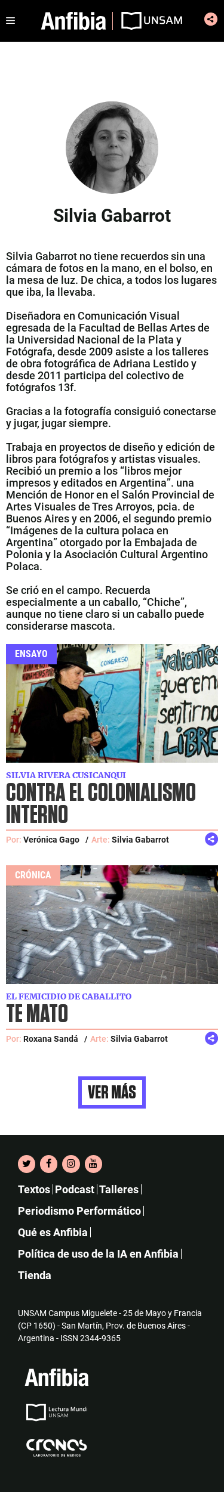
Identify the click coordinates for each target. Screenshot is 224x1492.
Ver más (112, 1092)
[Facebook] (48, 1164)
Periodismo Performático (79, 1211)
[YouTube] (93, 1164)
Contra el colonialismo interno (101, 804)
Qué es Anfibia (53, 1232)
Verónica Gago (51, 839)
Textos (34, 1189)
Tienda (34, 1275)
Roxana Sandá (50, 1039)
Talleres (119, 1189)
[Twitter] (26, 1164)
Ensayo (31, 654)
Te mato (37, 1014)
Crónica (33, 875)
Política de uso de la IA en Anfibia (98, 1254)
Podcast (74, 1189)
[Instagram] (70, 1164)
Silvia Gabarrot (140, 839)
